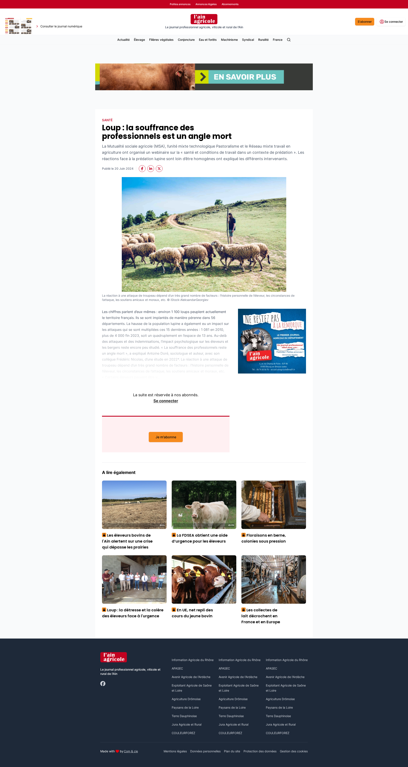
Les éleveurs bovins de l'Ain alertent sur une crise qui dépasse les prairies (127, 541)
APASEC (177, 668)
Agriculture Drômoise (186, 699)
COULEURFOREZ (183, 733)
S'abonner (365, 21)
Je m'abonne (166, 437)
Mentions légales (175, 751)
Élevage (139, 39)
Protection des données (260, 751)
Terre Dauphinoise (184, 716)
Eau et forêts (208, 39)
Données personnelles (205, 751)
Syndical (248, 39)
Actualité (123, 39)
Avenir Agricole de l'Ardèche (191, 677)
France (277, 39)
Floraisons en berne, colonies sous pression (263, 538)
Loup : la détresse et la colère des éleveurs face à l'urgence (132, 613)
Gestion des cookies (294, 751)
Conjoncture (186, 39)
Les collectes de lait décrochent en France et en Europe (260, 616)
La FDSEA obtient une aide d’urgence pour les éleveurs (200, 538)
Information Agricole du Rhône (193, 660)
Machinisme (229, 39)
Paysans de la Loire (185, 707)
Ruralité (263, 39)
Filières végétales (161, 39)
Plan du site (232, 751)
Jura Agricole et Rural (186, 724)
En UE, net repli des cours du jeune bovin (192, 613)
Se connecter (165, 401)
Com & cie (131, 751)
